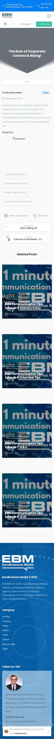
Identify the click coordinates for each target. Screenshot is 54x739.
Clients (5, 639)
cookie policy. (20, 733)
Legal (5, 648)
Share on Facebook (18, 215)
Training (6, 621)
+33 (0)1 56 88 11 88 (46, 6)
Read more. (8, 132)
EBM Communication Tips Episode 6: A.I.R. (24, 515)
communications (15, 174)
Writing (6, 616)
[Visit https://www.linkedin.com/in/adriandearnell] (5, 24)
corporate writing (17, 183)
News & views (8, 644)
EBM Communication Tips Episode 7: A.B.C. (24, 445)
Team (5, 634)
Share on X (43, 215)
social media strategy (18, 201)
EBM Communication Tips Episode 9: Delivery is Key (24, 306)
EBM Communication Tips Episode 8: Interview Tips (24, 375)
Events (5, 630)
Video (5, 625)
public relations (15, 192)
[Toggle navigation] (49, 16)
